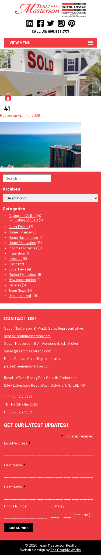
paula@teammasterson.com (27, 366)
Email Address (17, 443)
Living (13, 264)
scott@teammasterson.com (27, 335)
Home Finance (20, 232)
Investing (15, 258)
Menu (25, 42)
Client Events (19, 227)
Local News (17, 269)
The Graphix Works (65, 549)
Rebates (15, 285)
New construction (22, 280)
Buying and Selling (22, 215)
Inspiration (17, 253)
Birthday (57, 506)
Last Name (14, 486)
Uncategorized (20, 295)
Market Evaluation (22, 274)
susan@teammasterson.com (27, 351)
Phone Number (16, 506)
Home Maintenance (23, 237)
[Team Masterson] (38, 8)
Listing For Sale (26, 220)
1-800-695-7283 (24, 404)
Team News (17, 290)
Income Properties (23, 248)
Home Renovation (22, 242)
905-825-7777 (20, 396)
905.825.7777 (58, 31)
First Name (14, 464)
